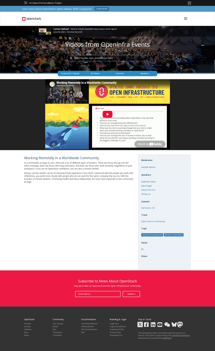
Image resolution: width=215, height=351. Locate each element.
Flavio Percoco (148, 189)
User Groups (58, 323)
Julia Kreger (146, 185)
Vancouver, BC (148, 207)
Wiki (83, 332)
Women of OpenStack (174, 235)
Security (27, 326)
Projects (27, 323)
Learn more (101, 9)
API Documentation (89, 329)
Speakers (144, 73)
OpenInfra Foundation (180, 335)
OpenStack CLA (116, 335)
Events (55, 326)
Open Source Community (153, 221)
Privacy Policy (115, 332)
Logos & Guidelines (118, 326)
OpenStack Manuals (89, 323)
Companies (57, 332)
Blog (26, 332)
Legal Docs (114, 323)
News (26, 335)
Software (27, 329)
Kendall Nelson (148, 167)
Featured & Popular (70, 73)
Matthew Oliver (148, 181)
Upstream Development (152, 235)
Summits (120, 73)
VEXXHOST (167, 338)
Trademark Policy (117, 329)
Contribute (57, 335)
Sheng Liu (145, 194)
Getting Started (87, 326)
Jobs (54, 329)
